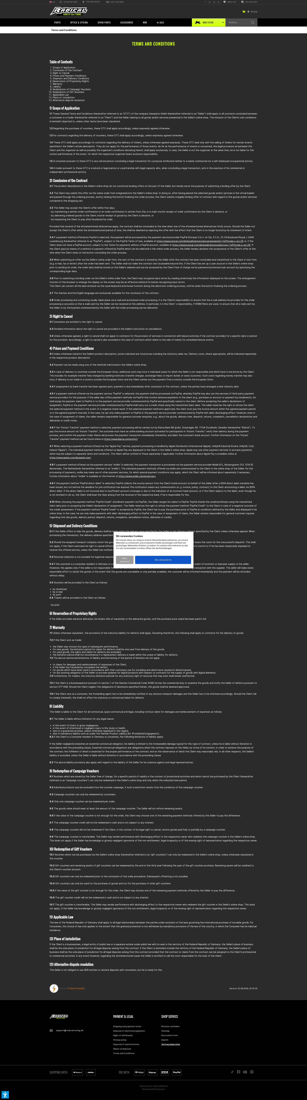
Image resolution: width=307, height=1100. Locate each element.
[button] (5, 1094)
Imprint (164, 1040)
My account (251, 2)
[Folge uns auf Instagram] (252, 1072)
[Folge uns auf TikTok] (232, 1072)
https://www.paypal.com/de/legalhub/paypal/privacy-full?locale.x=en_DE (211, 245)
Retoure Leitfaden (170, 1026)
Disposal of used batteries (126, 1044)
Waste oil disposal (122, 1049)
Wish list (231, 2)
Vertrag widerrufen (170, 1044)
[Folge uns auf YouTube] (245, 1073)
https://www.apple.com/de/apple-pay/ (70, 457)
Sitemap (165, 1031)
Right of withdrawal (122, 1035)
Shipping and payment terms (127, 1026)
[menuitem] (68, 2)
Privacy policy (119, 1040)
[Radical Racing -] (81, 1016)
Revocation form (169, 1035)
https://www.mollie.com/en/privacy (137, 476)
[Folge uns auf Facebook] (238, 1072)
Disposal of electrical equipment (129, 1031)
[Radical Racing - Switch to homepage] (69, 11)
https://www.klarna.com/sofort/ (121, 439)
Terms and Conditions (123, 1053)
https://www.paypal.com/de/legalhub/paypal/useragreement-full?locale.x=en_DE (200, 241)
